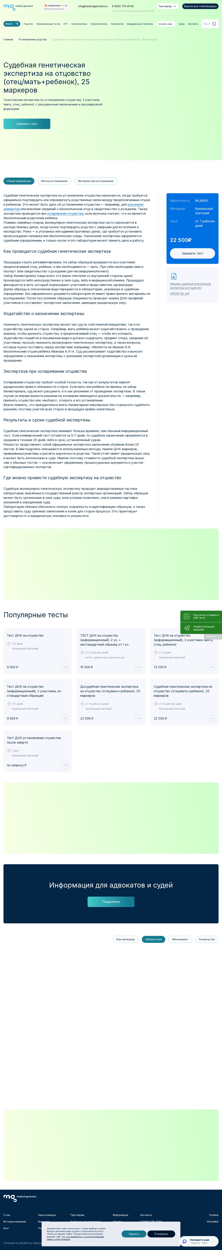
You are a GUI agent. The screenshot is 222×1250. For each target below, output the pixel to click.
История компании (14, 1221)
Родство (28, 23)
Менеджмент (180, 939)
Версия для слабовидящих (200, 6)
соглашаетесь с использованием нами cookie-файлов (75, 1238)
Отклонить (161, 1234)
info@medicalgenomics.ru (93, 6)
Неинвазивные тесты (48, 23)
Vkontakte (213, 1221)
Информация (120, 1214)
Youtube (214, 1214)
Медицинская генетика (140, 23)
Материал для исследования (95, 180)
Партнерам (77, 1214)
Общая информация (19, 180)
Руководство (207, 939)
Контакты (193, 23)
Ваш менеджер (125, 939)
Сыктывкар (165, 6)
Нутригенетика (99, 23)
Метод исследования (54, 180)
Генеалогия (117, 23)
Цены (182, 23)
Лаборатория (153, 939)
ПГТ (66, 23)
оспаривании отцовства (65, 213)
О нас (6, 1214)
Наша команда (47, 1214)
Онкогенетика (79, 23)
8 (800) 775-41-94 (123, 6)
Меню (9, 23)
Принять (134, 1234)
